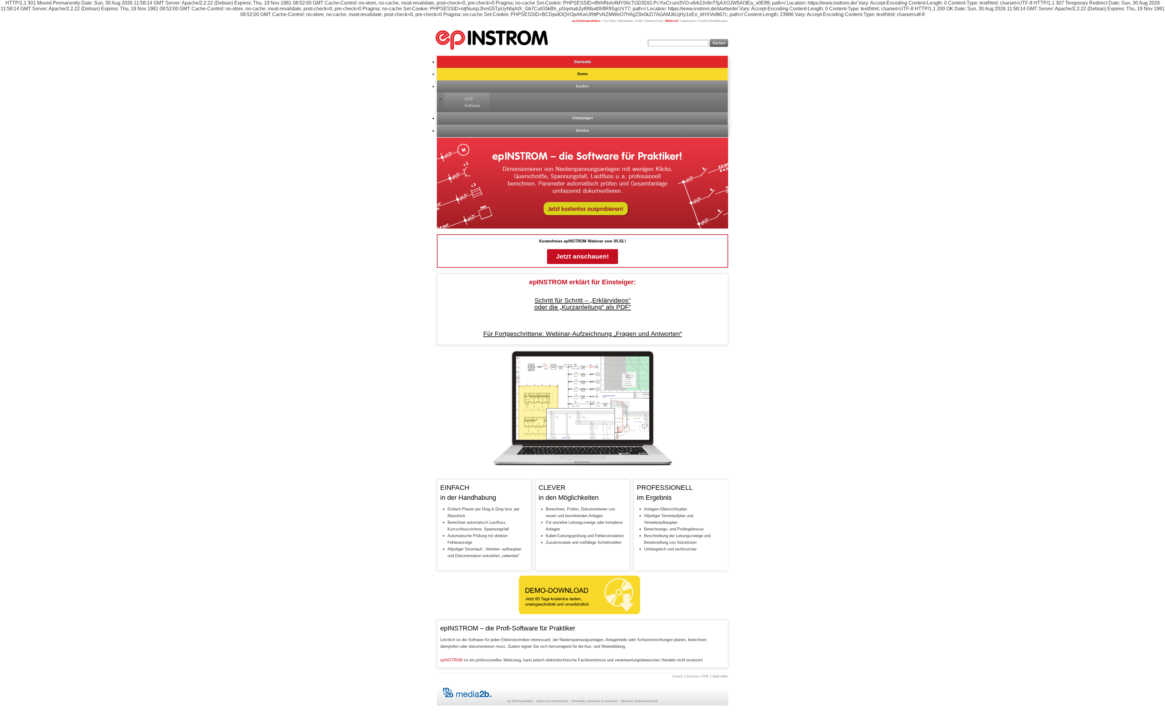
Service (582, 131)
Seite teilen (720, 676)
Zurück (677, 676)
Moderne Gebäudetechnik (639, 701)
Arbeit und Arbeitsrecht (552, 701)
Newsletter (626, 20)
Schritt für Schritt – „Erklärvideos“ (582, 300)
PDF (705, 676)
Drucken (692, 676)
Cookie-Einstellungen (713, 20)
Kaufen (582, 86)
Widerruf (671, 20)
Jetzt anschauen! (582, 256)
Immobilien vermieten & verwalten (594, 701)
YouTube (609, 20)
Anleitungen (582, 118)
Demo (582, 74)
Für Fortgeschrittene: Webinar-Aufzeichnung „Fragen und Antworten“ (582, 333)
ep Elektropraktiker (586, 20)
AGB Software (472, 102)
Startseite (582, 62)
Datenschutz (654, 20)
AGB (639, 20)
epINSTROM (451, 660)
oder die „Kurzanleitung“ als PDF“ (582, 307)
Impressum (688, 20)
